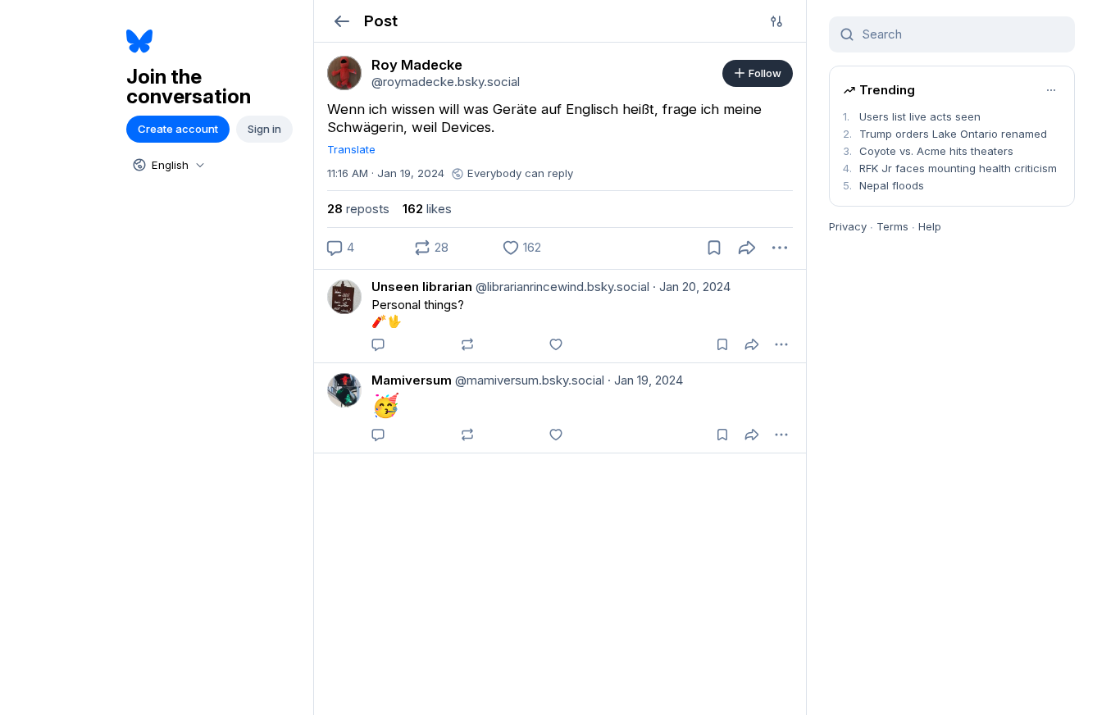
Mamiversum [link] (411, 380)
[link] (344, 73)
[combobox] (167, 165)
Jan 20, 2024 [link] (692, 287)
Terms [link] (892, 226)
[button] (341, 20)
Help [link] (929, 226)
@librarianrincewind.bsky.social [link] (560, 287)
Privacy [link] (848, 226)
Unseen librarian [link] (421, 287)
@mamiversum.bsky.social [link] (528, 380)
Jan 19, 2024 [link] (645, 380)
